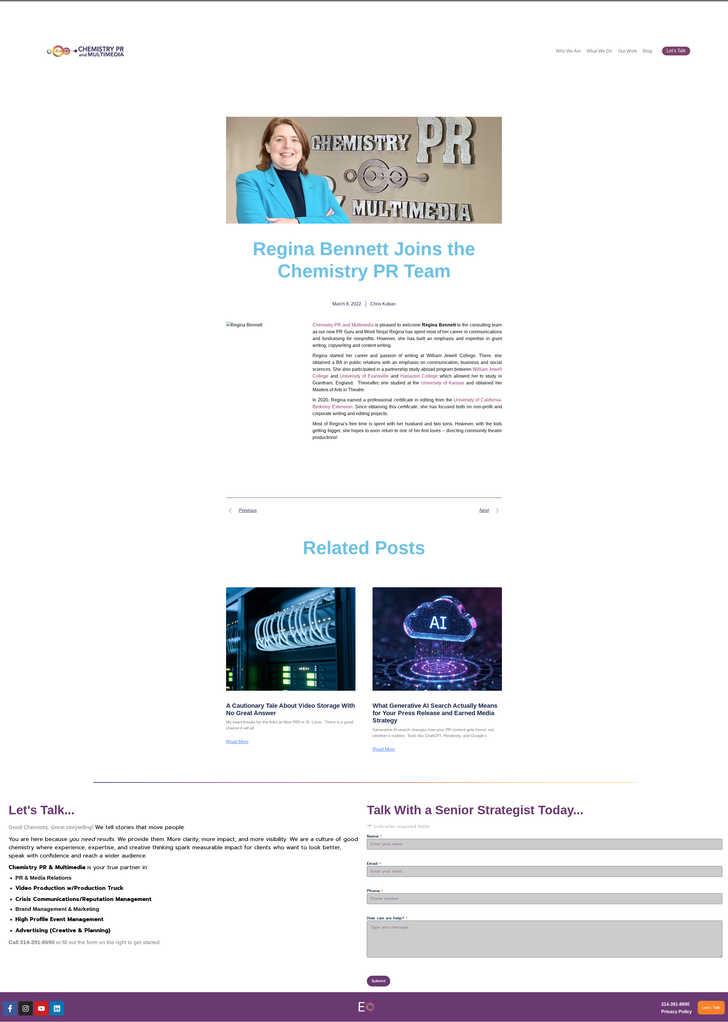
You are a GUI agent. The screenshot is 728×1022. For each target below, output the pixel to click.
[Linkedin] (57, 1008)
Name (374, 836)
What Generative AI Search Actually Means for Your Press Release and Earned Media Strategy (435, 713)
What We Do (599, 51)
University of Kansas (442, 382)
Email (374, 864)
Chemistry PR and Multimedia (343, 324)
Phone (375, 891)
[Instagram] (25, 1008)
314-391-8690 (675, 1004)
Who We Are (568, 51)
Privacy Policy (676, 1011)
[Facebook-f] (10, 1008)
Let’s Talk (676, 50)
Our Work (627, 51)
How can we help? (387, 918)
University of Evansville (364, 376)
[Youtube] (41, 1008)
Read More (237, 742)
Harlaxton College (419, 376)
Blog (647, 51)
